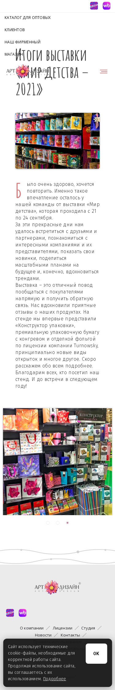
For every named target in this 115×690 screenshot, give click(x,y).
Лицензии (62, 628)
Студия (88, 628)
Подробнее (54, 678)
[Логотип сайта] (28, 71)
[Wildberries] (106, 6)
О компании (32, 628)
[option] (57, 460)
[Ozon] (94, 6)
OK (96, 653)
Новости (43, 635)
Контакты (70, 635)
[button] (48, 523)
